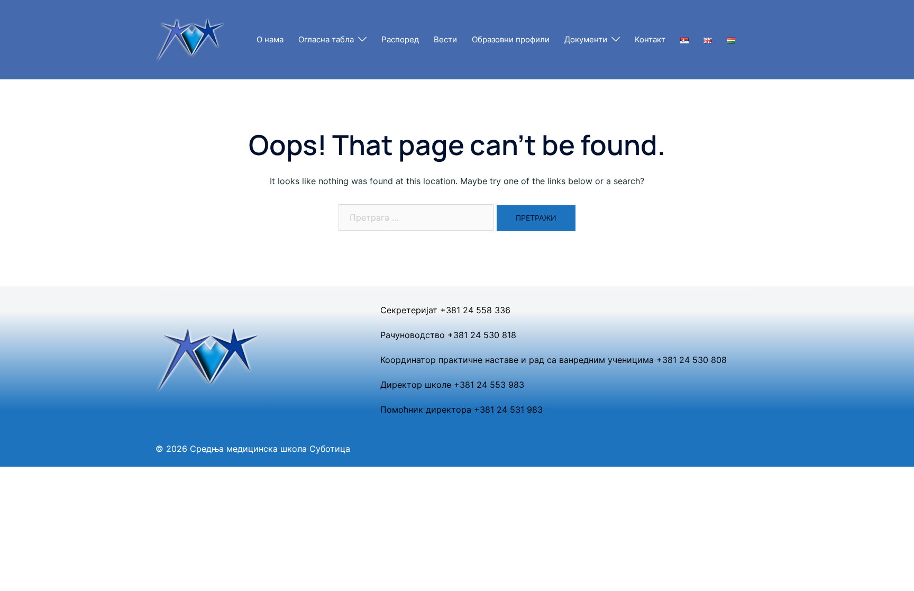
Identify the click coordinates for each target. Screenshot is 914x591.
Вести (445, 39)
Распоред (400, 39)
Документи (585, 39)
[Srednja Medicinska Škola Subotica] (191, 38)
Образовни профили (511, 39)
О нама (270, 39)
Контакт (650, 39)
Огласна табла (326, 39)
